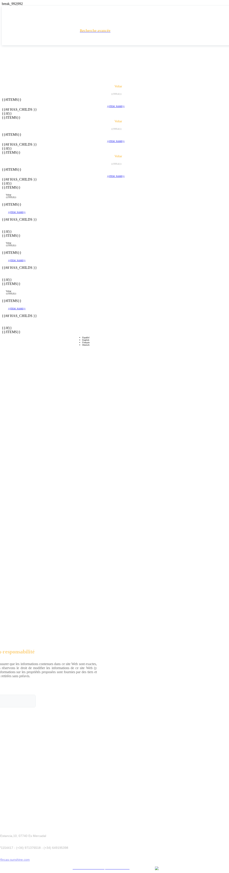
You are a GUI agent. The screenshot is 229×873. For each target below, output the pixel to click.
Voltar (8, 195)
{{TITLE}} (11, 197)
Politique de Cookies (131, 861)
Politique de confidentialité (99, 861)
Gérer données (157, 861)
